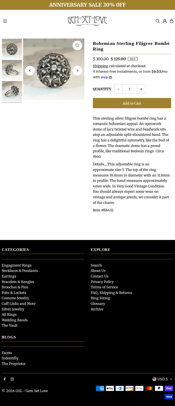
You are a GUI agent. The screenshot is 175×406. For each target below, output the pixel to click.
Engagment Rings (17, 265)
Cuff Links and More (18, 303)
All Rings (9, 314)
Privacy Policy (102, 282)
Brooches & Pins (15, 287)
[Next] (77, 70)
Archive (97, 309)
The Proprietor (14, 364)
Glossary (98, 303)
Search (96, 265)
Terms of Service (104, 287)
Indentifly (10, 358)
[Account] (165, 21)
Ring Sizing (100, 298)
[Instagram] (12, 379)
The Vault (10, 325)
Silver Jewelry (13, 309)
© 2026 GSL (12, 391)
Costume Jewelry (15, 298)
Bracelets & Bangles (18, 282)
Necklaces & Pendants (20, 270)
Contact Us (99, 276)
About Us (98, 270)
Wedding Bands (15, 320)
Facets (7, 353)
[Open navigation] (32, 21)
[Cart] (171, 21)
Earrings (9, 276)
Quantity (102, 89)
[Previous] (30, 70)
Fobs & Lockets (14, 292)
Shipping (100, 66)
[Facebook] (5, 379)
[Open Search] (158, 21)
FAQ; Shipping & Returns (111, 292)
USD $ (163, 379)
